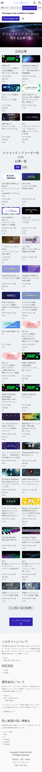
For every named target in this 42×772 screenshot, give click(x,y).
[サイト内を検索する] (40, 3)
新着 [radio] (17, 167)
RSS (5, 734)
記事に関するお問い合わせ (12, 660)
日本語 (6, 670)
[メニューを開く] (2, 3)
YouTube (6, 739)
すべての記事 (8, 732)
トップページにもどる (21, 622)
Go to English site (10, 18)
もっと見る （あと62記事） (21, 608)
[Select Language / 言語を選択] (34, 3)
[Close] (23, 18)
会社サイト (7, 695)
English (6, 673)
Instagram (7, 742)
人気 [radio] (24, 167)
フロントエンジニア (16, 8)
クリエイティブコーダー (29, 8)
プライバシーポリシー (21, 762)
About (5, 658)
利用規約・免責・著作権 (21, 759)
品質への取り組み (21, 765)
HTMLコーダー (5, 8)
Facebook (7, 744)
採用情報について (9, 711)
